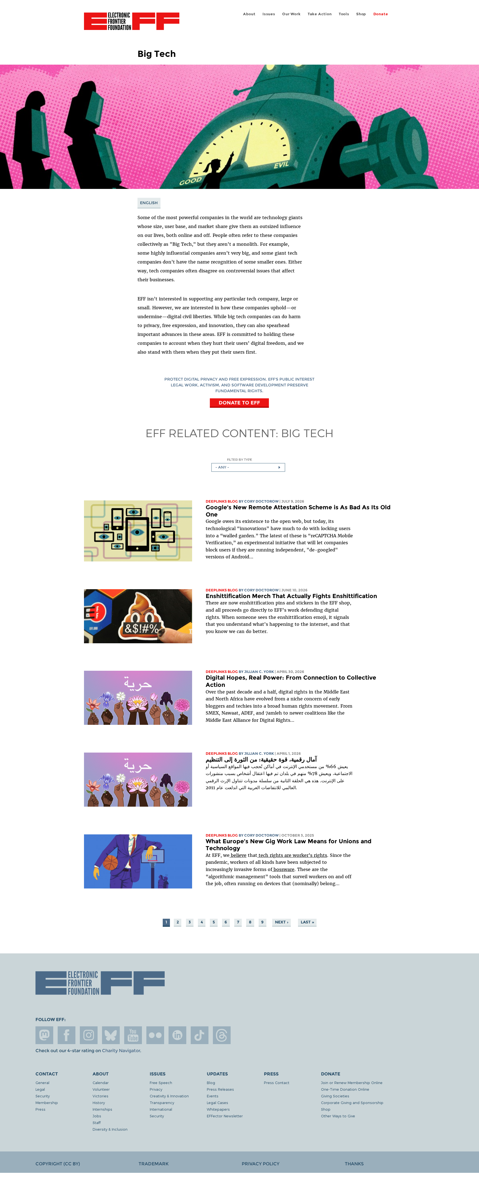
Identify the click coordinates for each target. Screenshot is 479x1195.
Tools (344, 14)
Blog (211, 1082)
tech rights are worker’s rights (292, 855)
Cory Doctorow (261, 501)
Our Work (291, 14)
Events (212, 1096)
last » (307, 922)
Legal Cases (217, 1102)
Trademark (154, 1163)
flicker (155, 1035)
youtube (133, 1035)
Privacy (156, 1089)
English (149, 202)
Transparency (162, 1102)
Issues (269, 14)
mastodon (44, 1035)
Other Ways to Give (338, 1116)
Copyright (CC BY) (57, 1163)
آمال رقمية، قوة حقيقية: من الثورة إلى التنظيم (261, 759)
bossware (283, 869)
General (42, 1082)
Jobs (97, 1116)
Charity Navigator (121, 1050)
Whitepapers (218, 1109)
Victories (100, 1096)
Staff (97, 1122)
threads (222, 1035)
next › (281, 922)
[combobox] (248, 467)
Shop (361, 14)
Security (42, 1096)
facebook (66, 1035)
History (99, 1102)
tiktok (199, 1035)
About (249, 14)
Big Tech (307, 432)
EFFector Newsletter (225, 1116)
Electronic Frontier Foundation (131, 24)
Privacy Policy (260, 1163)
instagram (89, 1035)
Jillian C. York (259, 672)
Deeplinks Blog (222, 501)
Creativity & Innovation (169, 1096)
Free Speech (161, 1082)
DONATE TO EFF (239, 403)
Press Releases (220, 1089)
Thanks (354, 1163)
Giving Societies (335, 1096)
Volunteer (101, 1089)
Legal (40, 1089)
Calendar (101, 1082)
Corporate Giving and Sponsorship (352, 1102)
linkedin (177, 1035)
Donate (380, 14)
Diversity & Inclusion (110, 1129)
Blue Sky (111, 1035)
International (161, 1109)
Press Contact (276, 1082)
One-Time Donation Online (345, 1089)
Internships (102, 1109)
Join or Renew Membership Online (352, 1082)
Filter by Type (239, 459)
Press (40, 1109)
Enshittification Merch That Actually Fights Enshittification (292, 596)
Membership (46, 1102)
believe (238, 855)
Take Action (320, 14)
